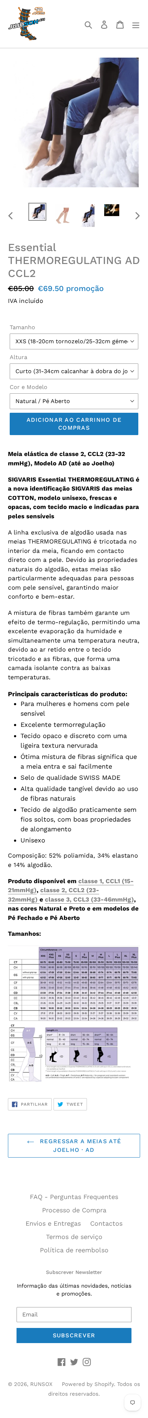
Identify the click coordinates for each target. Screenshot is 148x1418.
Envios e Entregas (53, 1223)
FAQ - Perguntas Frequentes (74, 1196)
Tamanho (22, 327)
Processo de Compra (74, 1210)
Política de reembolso (74, 1250)
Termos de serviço (74, 1236)
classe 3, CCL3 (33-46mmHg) (89, 899)
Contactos (106, 1223)
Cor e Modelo (28, 387)
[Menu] (136, 23)
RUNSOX (41, 1384)
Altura (18, 357)
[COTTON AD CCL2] (39, 900)
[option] (37, 212)
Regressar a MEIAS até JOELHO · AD (79, 1145)
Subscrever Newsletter (74, 1272)
